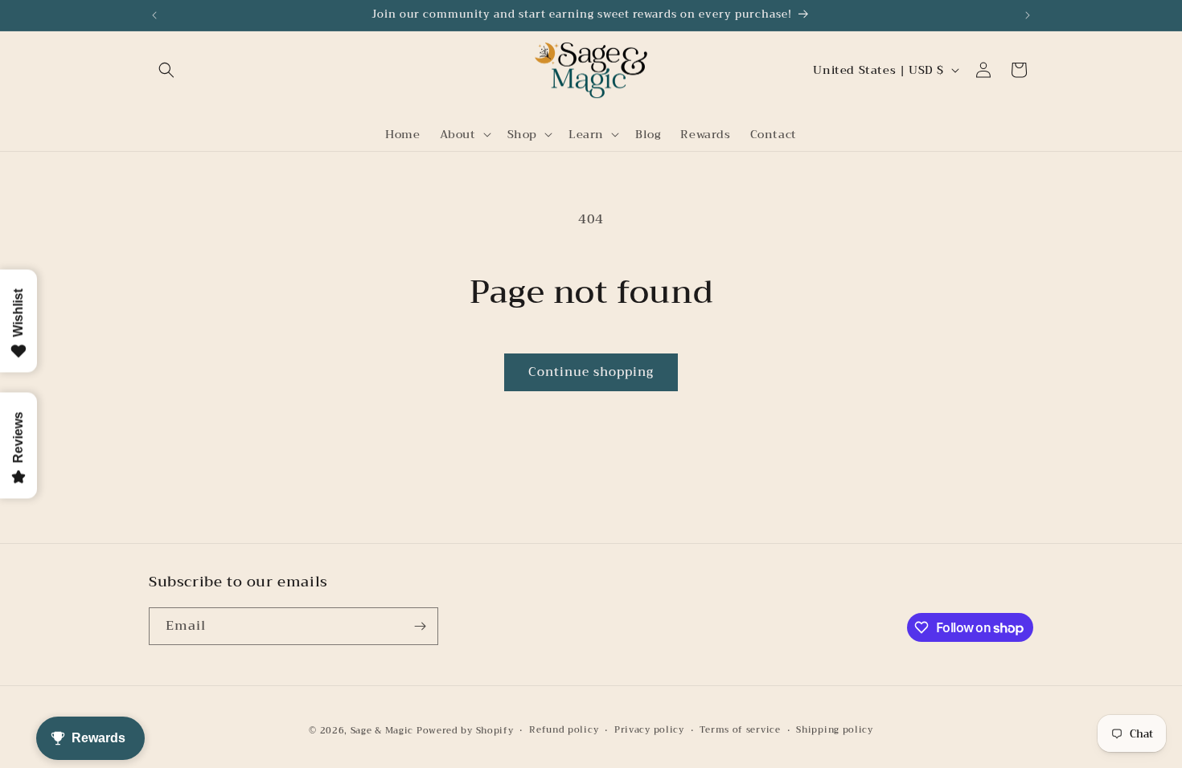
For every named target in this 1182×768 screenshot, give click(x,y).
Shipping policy (834, 730)
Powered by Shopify (465, 730)
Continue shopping (591, 372)
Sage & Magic (382, 730)
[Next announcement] (1027, 15)
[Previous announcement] (154, 15)
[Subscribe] (419, 626)
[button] (166, 70)
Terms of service (740, 730)
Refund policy (563, 730)
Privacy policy (649, 730)
